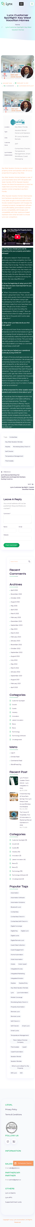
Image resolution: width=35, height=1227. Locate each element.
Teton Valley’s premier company (20, 1041)
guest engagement (17, 950)
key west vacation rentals (13, 442)
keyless (7, 446)
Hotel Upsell (22, 964)
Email (20, 526)
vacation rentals (16, 1061)
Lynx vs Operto (10, 1193)
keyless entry (23, 983)
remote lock (15, 1011)
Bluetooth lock (16, 907)
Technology (16, 732)
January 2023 (15, 641)
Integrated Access (17, 969)
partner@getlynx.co (15, 1180)
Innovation (15, 716)
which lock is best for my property (20, 1067)
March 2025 (15, 613)
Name (5, 526)
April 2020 (14, 687)
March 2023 (15, 633)
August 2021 (15, 679)
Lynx (12, 992)
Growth (14, 704)
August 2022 (15, 656)
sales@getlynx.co (14, 1168)
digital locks (15, 935)
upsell (24, 1047)
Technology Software (19, 735)
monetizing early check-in (21, 446)
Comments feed (16, 760)
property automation (18, 1007)
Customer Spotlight (26, 86)
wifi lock (14, 1073)
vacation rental (16, 1056)
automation (15, 893)
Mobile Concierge (16, 997)
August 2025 (15, 602)
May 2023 (14, 629)
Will (21, 1073)
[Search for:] (20, 561)
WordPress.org (16, 764)
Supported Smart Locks (13, 1202)
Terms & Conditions (13, 1115)
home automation (17, 954)
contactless (13, 437)
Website (6, 535)
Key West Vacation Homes (10, 168)
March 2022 (15, 668)
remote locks (15, 1016)
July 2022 (14, 660)
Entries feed (15, 757)
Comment (7, 513)
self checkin (9, 451)
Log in (13, 753)
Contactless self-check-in (19, 921)
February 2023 (16, 637)
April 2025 (14, 609)
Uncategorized (17, 739)
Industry (14, 712)
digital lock (25, 931)
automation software (18, 897)
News (14, 724)
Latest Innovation (17, 720)
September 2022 (16, 652)
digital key (14, 931)
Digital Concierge (16, 926)
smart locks (15, 1030)
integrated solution (17, 978)
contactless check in (17, 916)
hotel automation (17, 959)
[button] (23, 1163)
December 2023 (16, 621)
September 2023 (16, 625)
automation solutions (18, 902)
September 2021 (16, 676)
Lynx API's (8, 1197)
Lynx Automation (22, 992)
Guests (14, 708)
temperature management (14, 456)
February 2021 (16, 683)
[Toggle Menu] (21, 4)
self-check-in (15, 1021)
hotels (13, 964)
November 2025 (16, 594)
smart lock (25, 1026)
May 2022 (14, 664)
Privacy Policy (11, 1109)
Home (17, 24)
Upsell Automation (17, 1052)
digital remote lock (17, 940)
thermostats (9, 461)
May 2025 (14, 606)
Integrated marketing (18, 973)
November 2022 (16, 644)
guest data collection (18, 945)
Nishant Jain (7, 83)
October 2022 (15, 648)
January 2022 (15, 672)
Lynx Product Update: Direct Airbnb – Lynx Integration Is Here (24, 783)
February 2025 (16, 617)
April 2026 (14, 590)
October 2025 (15, 598)
